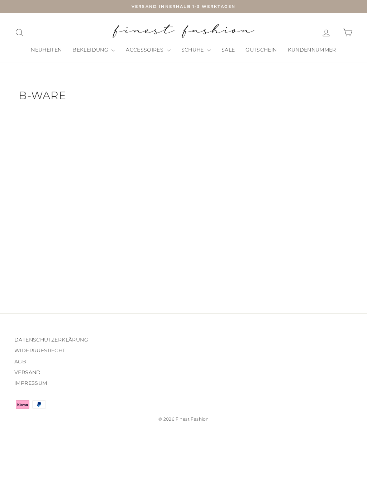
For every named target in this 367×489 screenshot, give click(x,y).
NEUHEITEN (46, 50)
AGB (20, 361)
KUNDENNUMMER (312, 50)
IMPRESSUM (30, 383)
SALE (228, 50)
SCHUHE (193, 50)
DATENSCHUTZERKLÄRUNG (51, 340)
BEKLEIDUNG (91, 50)
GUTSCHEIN (261, 50)
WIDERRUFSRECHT (40, 350)
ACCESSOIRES (145, 50)
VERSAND (27, 372)
